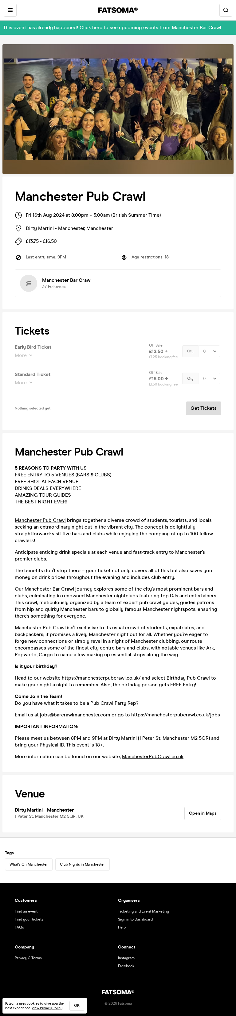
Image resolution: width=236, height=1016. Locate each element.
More (21, 355)
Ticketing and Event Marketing (143, 911)
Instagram (126, 958)
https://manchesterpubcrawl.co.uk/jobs (175, 715)
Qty (190, 351)
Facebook (126, 966)
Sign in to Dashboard (135, 919)
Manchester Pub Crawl (40, 520)
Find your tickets (29, 919)
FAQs (19, 927)
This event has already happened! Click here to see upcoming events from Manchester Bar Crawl (112, 27)
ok (77, 1005)
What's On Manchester (29, 864)
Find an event (26, 911)
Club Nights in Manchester (82, 864)
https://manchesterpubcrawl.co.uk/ (101, 678)
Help (122, 927)
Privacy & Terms (28, 958)
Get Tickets (204, 408)
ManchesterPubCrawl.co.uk (152, 756)
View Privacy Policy (47, 1008)
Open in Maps (203, 813)
